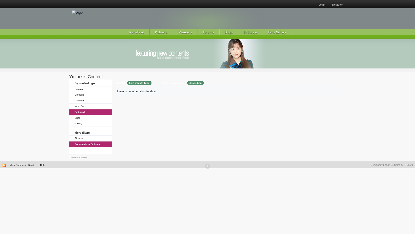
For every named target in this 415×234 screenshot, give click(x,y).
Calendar (79, 100)
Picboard (80, 112)
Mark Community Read (22, 165)
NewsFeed (80, 106)
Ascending (195, 83)
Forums (79, 89)
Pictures (79, 138)
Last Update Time (139, 83)
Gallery (78, 123)
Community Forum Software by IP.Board (392, 165)
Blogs (77, 118)
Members (80, 94)
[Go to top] (207, 166)
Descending (176, 83)
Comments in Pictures (87, 144)
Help (42, 165)
